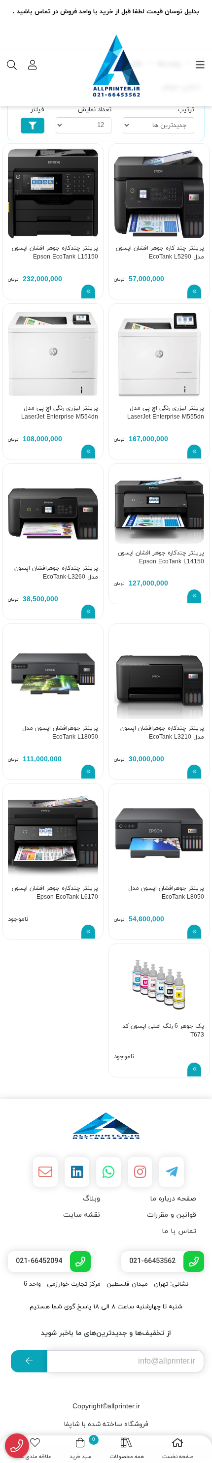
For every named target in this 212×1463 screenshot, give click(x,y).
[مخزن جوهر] (106, 1125)
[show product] (194, 291)
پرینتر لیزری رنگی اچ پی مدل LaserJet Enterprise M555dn (165, 412)
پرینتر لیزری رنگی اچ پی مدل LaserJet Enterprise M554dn (59, 412)
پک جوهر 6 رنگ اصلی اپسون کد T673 (163, 1030)
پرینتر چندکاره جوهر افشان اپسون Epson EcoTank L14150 (161, 557)
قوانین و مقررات (171, 1215)
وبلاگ (91, 1199)
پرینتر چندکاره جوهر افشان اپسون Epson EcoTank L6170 (55, 892)
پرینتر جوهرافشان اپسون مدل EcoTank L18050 (60, 732)
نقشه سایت (81, 1215)
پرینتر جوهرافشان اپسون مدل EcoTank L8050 (166, 892)
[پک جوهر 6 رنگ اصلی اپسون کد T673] (159, 982)
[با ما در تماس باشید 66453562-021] (17, 1446)
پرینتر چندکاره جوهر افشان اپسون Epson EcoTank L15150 (55, 252)
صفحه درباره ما (173, 1199)
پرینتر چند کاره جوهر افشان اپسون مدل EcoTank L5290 (160, 252)
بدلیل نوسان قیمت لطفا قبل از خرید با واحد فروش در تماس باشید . (106, 11)
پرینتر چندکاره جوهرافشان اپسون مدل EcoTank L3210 (162, 732)
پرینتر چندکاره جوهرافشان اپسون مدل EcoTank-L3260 (56, 572)
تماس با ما (179, 1231)
